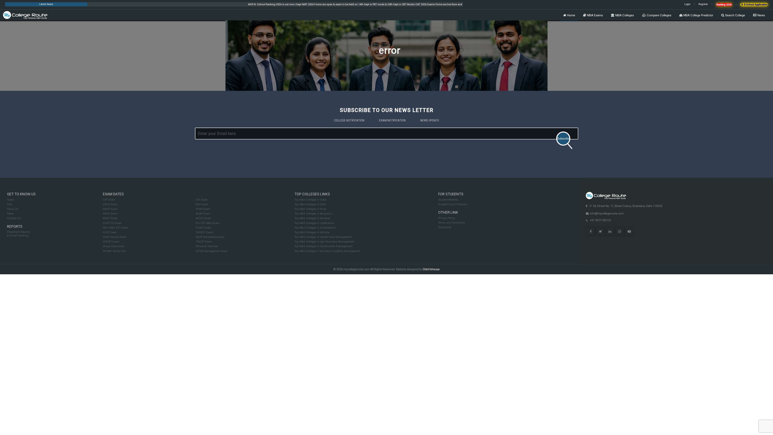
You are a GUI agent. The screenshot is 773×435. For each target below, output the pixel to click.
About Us (12, 208)
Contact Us (14, 218)
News (761, 15)
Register (703, 4)
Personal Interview (207, 246)
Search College (735, 15)
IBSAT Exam (110, 218)
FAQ (9, 204)
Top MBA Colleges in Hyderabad (314, 223)
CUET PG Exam (112, 223)
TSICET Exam (204, 241)
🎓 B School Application (754, 4)
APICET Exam (111, 241)
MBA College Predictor (698, 15)
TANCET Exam (204, 232)
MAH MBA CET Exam (115, 227)
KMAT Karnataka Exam (210, 236)
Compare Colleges (659, 15)
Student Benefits (448, 199)
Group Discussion (114, 246)
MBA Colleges (624, 15)
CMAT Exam (110, 204)
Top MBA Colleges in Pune (310, 208)
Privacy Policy (446, 218)
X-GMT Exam (204, 227)
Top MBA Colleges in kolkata (312, 232)
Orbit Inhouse (431, 269)
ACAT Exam (110, 232)
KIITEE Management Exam (212, 251)
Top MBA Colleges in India (311, 199)
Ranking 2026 (724, 4)
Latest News (46, 4)
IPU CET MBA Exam (208, 223)
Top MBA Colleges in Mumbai (312, 218)
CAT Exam (109, 199)
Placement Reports (18, 231)
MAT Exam (202, 204)
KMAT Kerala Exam (114, 236)
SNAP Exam (203, 213)
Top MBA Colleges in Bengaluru (314, 213)
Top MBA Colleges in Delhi (310, 204)
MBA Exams (595, 15)
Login (687, 4)
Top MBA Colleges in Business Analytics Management (328, 251)
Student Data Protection (453, 204)
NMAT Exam (110, 213)
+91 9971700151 (600, 220)
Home (571, 15)
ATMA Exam (203, 208)
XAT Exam (202, 199)
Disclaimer (445, 227)
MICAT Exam (203, 218)
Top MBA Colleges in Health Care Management (323, 236)
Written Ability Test (114, 251)
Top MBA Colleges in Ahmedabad (315, 227)
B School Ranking (17, 235)
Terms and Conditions (451, 222)
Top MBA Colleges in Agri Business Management (324, 241)
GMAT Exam (110, 208)
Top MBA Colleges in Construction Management (324, 246)
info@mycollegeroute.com (607, 213)
